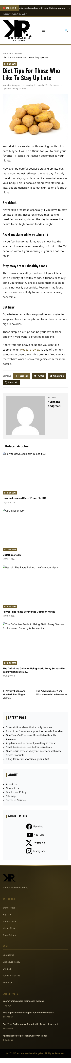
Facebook (23, 376)
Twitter (40, 376)
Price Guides (9, 935)
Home (5, 53)
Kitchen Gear (16, 53)
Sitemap (11, 796)
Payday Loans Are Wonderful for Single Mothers (14, 695)
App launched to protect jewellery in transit (31, 743)
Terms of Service (16, 800)
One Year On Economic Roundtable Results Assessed (30, 1024)
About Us (11, 784)
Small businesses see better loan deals (29, 747)
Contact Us (12, 788)
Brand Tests (9, 907)
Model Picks (9, 928)
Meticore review (30, 349)
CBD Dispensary (12, 554)
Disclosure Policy (16, 792)
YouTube (39, 834)
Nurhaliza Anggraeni (12, 85)
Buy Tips (7, 914)
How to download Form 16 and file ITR (24, 498)
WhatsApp (58, 376)
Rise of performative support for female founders (35, 731)
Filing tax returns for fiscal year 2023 (27, 759)
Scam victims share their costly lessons (29, 727)
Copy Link (13, 382)
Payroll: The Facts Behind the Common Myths (29, 611)
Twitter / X (39, 842)
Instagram (39, 851)
